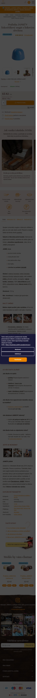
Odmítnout (18, 354)
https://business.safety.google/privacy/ (18, 345)
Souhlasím (17, 359)
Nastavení (18, 349)
